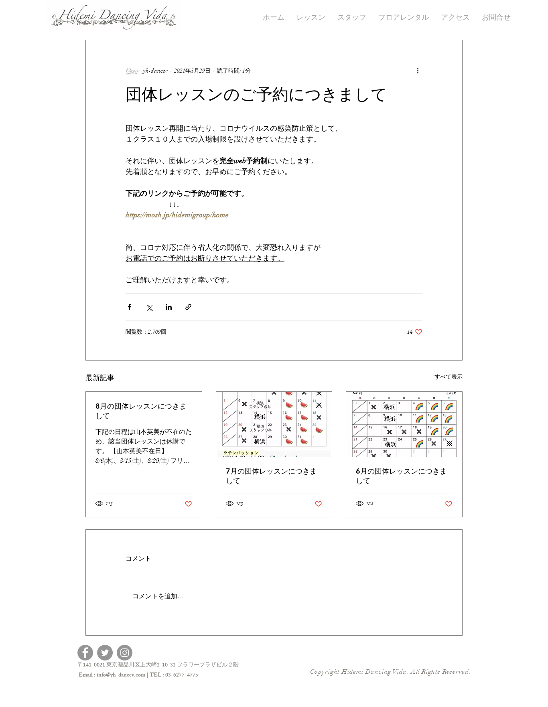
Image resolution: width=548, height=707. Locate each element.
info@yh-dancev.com (121, 676)
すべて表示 (448, 376)
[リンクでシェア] (188, 307)
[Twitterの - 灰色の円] (105, 652)
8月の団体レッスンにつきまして (141, 410)
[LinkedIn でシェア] (169, 307)
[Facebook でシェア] (129, 307)
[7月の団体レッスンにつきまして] (274, 424)
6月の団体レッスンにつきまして (401, 475)
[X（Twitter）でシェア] (149, 307)
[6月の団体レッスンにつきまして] (404, 424)
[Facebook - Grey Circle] (85, 652)
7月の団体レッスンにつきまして (271, 475)
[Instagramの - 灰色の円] (124, 652)
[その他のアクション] (417, 70)
